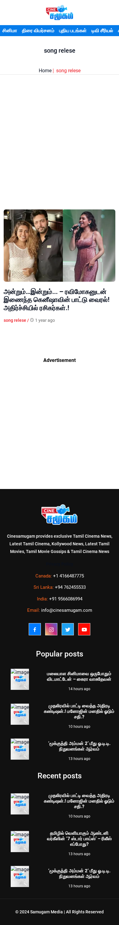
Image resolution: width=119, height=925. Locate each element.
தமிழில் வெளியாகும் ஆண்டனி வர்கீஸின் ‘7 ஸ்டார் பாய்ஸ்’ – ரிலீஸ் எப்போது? (79, 838)
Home (45, 70)
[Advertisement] (59, 149)
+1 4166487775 (68, 576)
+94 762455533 (70, 587)
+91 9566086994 (65, 599)
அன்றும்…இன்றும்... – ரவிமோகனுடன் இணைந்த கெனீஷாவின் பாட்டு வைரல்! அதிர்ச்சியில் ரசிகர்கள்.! (57, 300)
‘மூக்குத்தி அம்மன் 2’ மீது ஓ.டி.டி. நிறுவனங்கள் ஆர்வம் (79, 746)
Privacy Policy (59, 564)
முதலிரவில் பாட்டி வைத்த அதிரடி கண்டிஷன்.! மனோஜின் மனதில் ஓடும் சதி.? (79, 711)
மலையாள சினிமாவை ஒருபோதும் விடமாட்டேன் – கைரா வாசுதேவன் (79, 676)
